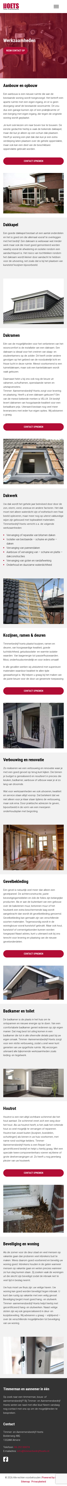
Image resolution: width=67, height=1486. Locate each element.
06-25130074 (22, 1447)
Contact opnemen (33, 161)
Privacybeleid (38, 1481)
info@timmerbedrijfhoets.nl (33, 1451)
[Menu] (56, 6)
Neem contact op (15, 50)
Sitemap (25, 1481)
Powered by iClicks (52, 1477)
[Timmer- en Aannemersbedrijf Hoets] (11, 6)
